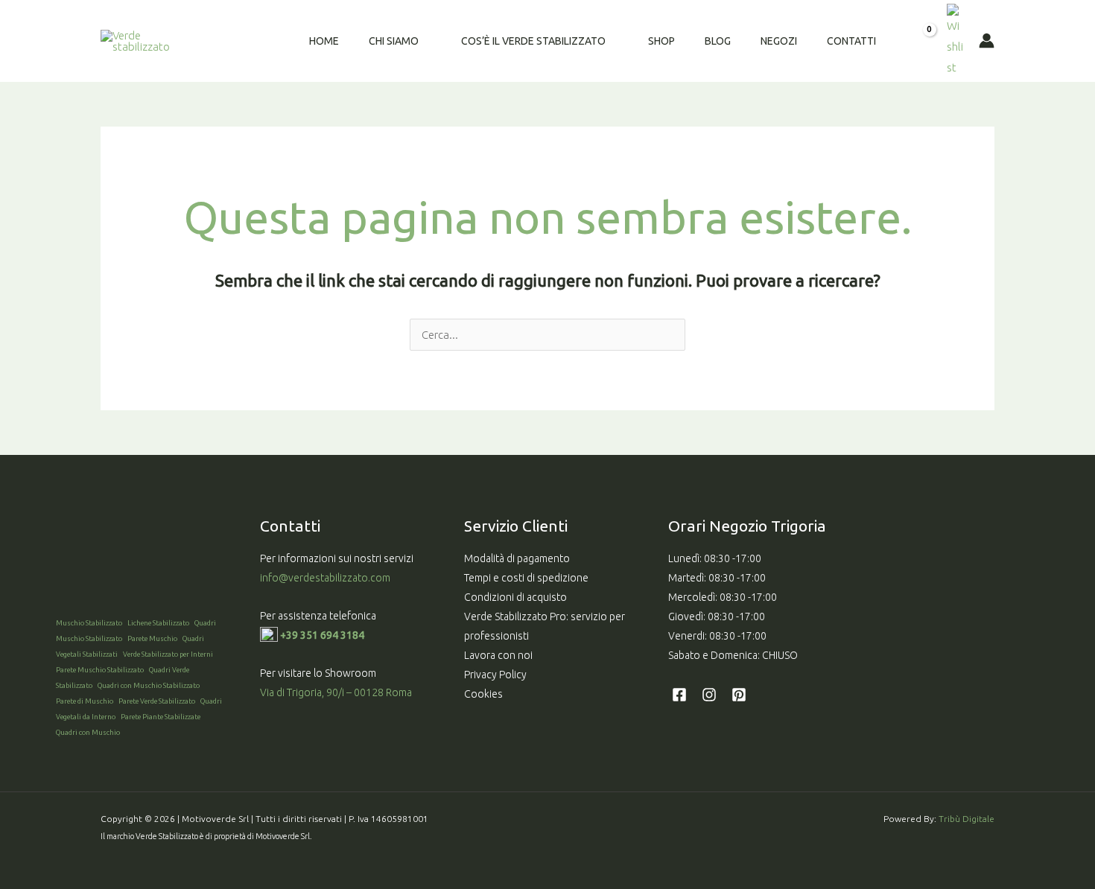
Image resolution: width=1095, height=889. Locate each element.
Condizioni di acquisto (515, 597)
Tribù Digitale (966, 818)
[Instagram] (709, 695)
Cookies (483, 694)
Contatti (851, 41)
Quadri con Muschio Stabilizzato (149, 685)
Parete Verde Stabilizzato (156, 701)
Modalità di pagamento (517, 558)
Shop (661, 41)
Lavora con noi (498, 655)
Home (324, 41)
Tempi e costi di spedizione (526, 578)
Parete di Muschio (84, 701)
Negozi (779, 41)
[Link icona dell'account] (986, 40)
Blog (718, 41)
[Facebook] (679, 695)
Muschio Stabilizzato (89, 623)
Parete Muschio (152, 638)
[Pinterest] (739, 695)
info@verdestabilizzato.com (326, 578)
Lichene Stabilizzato (158, 623)
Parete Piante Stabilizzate (160, 717)
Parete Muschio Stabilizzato (100, 670)
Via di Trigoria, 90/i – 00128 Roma (336, 692)
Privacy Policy (495, 675)
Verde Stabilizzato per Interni (168, 654)
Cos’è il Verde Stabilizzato (533, 41)
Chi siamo (394, 41)
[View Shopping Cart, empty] (919, 41)
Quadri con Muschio (88, 732)
